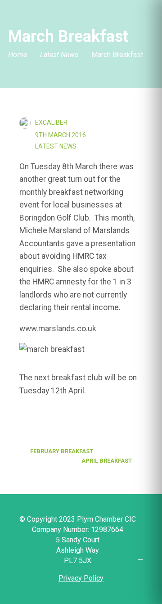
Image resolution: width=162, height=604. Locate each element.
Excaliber (51, 122)
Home (17, 55)
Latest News (59, 55)
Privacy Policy (81, 578)
